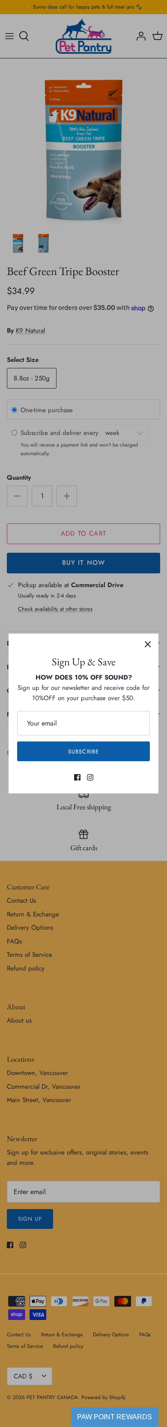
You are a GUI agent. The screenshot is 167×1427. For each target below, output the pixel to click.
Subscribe (83, 751)
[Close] (147, 644)
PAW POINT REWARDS (114, 1417)
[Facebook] (77, 777)
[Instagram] (90, 777)
